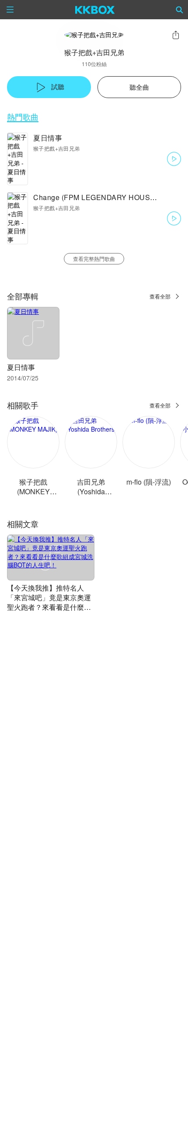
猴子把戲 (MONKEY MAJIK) (33, 491)
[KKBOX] (95, 9)
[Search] (179, 9)
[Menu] (10, 9)
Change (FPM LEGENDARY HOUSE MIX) (102, 197)
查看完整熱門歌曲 (94, 258)
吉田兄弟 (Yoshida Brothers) (91, 491)
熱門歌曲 (22, 116)
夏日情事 (47, 138)
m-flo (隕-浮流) (148, 482)
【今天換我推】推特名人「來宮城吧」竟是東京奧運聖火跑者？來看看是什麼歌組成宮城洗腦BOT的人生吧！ (49, 607)
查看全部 (160, 296)
